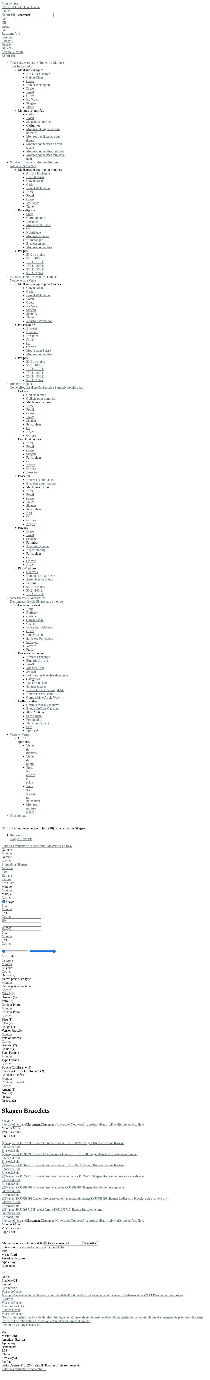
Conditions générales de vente (125, 1317)
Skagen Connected (38, 121)
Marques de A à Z (13, 1306)
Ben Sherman (35, 177)
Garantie (188, 1317)
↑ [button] (45, 1369)
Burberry (32, 612)
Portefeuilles (34, 719)
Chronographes (36, 217)
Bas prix (105, 1124)
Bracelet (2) (9, 1045)
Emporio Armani (37, 660)
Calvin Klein (34, 77)
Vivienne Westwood (39, 321)
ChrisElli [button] (10, 14)
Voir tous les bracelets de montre (47, 675)
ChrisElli (7, 7)
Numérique (33, 232)
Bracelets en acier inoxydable (45, 690)
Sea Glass (8, 883)
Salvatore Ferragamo (39, 638)
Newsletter (21, 1295)
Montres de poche (37, 236)
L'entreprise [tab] (9, 1288)
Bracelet (31, 328)
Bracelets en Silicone (39, 694)
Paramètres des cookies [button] (168, 1295)
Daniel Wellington (38, 85)
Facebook (24, 1247)
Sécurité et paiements (109, 1295)
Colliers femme (36, 395)
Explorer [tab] (7, 1299)
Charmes (32, 572)
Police (30, 417)
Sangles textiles (36, 686)
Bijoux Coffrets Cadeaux (42, 708)
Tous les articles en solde (30, 775)
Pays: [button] (5, 26)
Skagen (31, 103)
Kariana (7, 875)
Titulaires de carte (37, 723)
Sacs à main (34, 716)
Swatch (31, 671)
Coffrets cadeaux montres (42, 705)
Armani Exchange (38, 73)
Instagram (46, 1247)
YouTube (58, 1247)
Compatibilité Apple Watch (43, 697)
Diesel (30, 88)
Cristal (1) (8, 993)
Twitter (35, 1247)
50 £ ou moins (35, 254)
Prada (30, 649)
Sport (29, 214)
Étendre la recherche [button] (26, 7)
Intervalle (8, 1124)
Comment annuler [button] (78, 1321)
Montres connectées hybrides (45, 151)
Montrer (7, 853)
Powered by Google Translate (21, 1324)
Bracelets (16, 835)
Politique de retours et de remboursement (79, 1317)
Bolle (29, 609)
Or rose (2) (9, 1100)
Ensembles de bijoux (39, 579)
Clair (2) (7, 1023)
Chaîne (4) (8, 1049)
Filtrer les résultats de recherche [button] (23, 1369)
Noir (29, 513)
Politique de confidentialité (51, 1295)
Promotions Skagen (14, 864)
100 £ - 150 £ (35, 262)
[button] (105, 19)
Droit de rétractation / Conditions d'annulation (37, 1321)
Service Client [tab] (11, 1310)
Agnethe (7, 868)
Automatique (34, 240)
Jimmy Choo (34, 634)
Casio (30, 81)
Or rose (31, 347)
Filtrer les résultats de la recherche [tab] (24, 846)
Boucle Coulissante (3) (16, 1067)
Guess (30, 96)
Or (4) (6, 1097)
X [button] (3, 14)
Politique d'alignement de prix (164, 1317)
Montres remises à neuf (31, 808)
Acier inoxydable (37, 546)
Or (28, 228)
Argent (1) (8, 1089)
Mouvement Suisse (38, 225)
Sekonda (32, 313)
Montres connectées (39, 247)
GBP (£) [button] (7, 48)
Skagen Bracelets (21, 839)
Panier (6, 11)
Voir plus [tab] (7, 1291)
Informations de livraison (37, 1317)
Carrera (31, 616)
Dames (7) (8, 975)
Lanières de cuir (36, 682)
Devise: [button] (6, 44)
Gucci (30, 631)
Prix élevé (137, 1124)
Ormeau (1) (9, 997)
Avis (31, 1295)
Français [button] (7, 41)
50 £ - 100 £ (34, 258)
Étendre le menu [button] (12, 52)
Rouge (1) (8, 1027)
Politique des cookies (81, 1295)
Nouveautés (63, 1124)
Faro (5, 872)
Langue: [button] (7, 37)
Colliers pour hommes (40, 398)
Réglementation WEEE (138, 1295)
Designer (32, 221)
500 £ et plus (34, 273)
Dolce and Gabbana (39, 627)
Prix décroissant (121, 1124)
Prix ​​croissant (91, 1124)
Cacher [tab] (18, 1291)
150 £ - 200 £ (35, 265)
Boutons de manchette (40, 575)
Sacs (29, 727)
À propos (8, 1295)
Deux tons (33, 472)
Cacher (6, 860)
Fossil (30, 92)
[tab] (105, 851)
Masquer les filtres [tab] (59, 846)
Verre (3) (7, 1001)
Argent (30, 339)
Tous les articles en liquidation (33, 793)
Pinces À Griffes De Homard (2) (23, 1071)
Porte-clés (32, 730)
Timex (30, 107)
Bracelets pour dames (40, 479)
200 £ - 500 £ (35, 269)
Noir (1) (7, 1093)
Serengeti (32, 642)
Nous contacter (11, 1317)
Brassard (32, 332)
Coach (30, 623)
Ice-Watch (32, 99)
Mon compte (10, 3)
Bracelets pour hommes (41, 483)
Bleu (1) (7, 1019)
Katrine (6, 879)
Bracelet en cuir (36, 243)
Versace (31, 646)
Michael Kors (35, 668)
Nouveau (77, 1124)
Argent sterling (36, 550)
